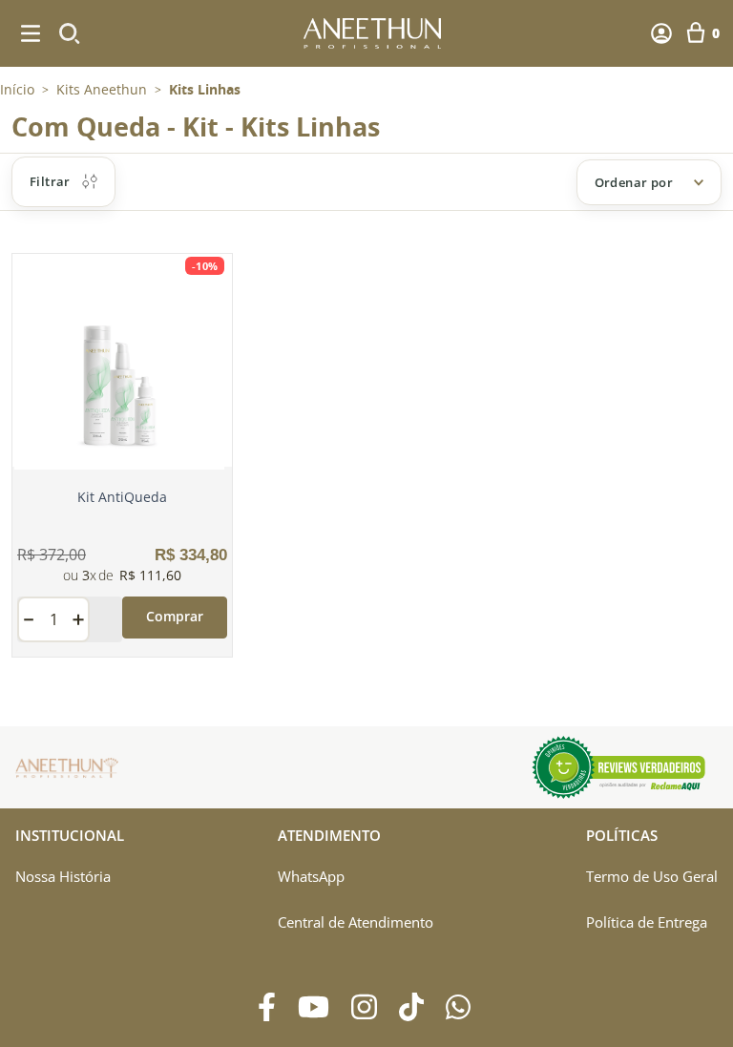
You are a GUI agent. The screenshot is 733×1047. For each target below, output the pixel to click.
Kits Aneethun (101, 89)
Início (17, 89)
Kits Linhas (205, 89)
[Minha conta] (661, 33)
